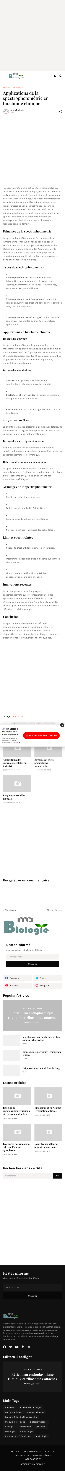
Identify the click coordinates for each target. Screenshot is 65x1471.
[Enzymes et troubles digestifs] (17, 783)
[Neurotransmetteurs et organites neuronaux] (48, 1132)
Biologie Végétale (38, 1422)
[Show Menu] (4, 76)
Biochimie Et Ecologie (30, 1407)
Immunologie (26, 1431)
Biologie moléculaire (15, 1422)
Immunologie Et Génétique (18, 1436)
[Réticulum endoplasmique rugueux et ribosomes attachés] (17, 1096)
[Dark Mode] (55, 76)
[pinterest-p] (23, 1346)
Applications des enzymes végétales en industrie (15, 763)
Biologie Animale (13, 1412)
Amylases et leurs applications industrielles (44, 763)
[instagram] (28, 1346)
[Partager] (60, 111)
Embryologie (25, 1426)
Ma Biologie (41, 1436)
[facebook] (4, 1346)
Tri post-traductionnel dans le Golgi (41, 1068)
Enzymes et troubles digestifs (14, 797)
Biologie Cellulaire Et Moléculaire (21, 1417)
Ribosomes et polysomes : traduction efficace (42, 1053)
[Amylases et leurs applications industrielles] (48, 748)
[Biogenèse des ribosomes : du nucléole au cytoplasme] (17, 1132)
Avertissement (33, 1459)
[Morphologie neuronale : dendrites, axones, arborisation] (11, 1040)
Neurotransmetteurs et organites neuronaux (47, 1145)
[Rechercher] (61, 76)
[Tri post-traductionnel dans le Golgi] (11, 1070)
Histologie (10, 1431)
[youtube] (17, 1346)
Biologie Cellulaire (35, 1412)
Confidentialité (21, 1455)
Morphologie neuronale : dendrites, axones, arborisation (41, 1038)
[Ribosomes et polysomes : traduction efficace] (11, 1055)
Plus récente (10, 910)
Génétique (40, 1426)
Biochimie (18, 87)
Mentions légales (42, 1455)
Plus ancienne (53, 910)
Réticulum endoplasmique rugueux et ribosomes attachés (16, 1111)
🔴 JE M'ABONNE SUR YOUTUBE (41, 735)
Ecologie (9, 1426)
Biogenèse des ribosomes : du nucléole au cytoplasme (16, 1147)
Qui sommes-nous (32, 1451)
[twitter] (10, 1346)
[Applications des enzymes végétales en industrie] (17, 748)
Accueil (7, 87)
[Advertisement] (32, 35)
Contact (49, 1451)
